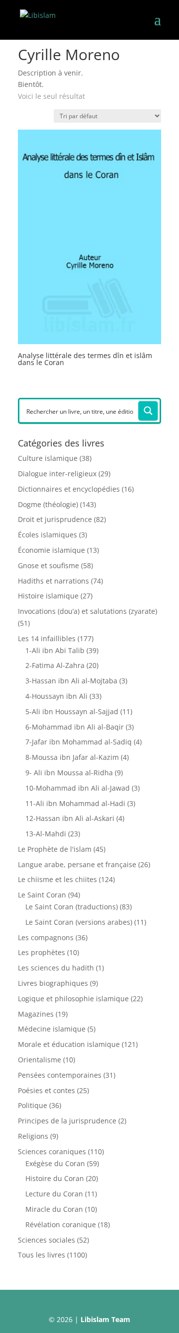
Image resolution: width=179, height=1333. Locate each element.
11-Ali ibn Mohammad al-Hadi (75, 803)
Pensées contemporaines (59, 1075)
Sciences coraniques (52, 1151)
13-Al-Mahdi (45, 833)
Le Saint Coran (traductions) (71, 906)
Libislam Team (105, 1319)
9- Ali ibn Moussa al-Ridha (69, 772)
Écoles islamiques (47, 534)
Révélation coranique (60, 1224)
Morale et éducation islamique (69, 1044)
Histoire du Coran (54, 1178)
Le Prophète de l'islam (54, 849)
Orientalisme (39, 1059)
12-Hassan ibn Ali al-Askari (69, 818)
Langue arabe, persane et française (77, 864)
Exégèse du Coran (55, 1163)
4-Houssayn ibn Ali (56, 696)
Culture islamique (48, 458)
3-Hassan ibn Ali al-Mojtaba (71, 680)
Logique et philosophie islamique (73, 998)
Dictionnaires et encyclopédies (69, 489)
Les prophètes (41, 952)
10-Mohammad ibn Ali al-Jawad (77, 788)
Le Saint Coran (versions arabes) (78, 922)
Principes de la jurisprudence (67, 1120)
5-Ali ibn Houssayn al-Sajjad (71, 711)
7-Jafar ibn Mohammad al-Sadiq (78, 741)
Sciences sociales (46, 1240)
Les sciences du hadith (56, 967)
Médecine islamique (52, 1029)
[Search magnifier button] (148, 411)
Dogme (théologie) (48, 504)
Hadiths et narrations (53, 581)
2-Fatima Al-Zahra (55, 665)
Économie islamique (51, 550)
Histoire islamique (48, 595)
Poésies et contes (46, 1090)
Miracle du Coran (54, 1209)
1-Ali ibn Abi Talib (55, 650)
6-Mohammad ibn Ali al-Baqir (74, 727)
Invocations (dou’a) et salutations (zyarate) (87, 611)
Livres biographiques (53, 983)
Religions (33, 1136)
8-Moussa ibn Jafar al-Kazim (72, 757)
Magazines (36, 1014)
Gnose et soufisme (48, 565)
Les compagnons (46, 937)
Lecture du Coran (54, 1193)
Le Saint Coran (42, 894)
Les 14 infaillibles (47, 638)
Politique (32, 1105)
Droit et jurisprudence (55, 519)
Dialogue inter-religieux (57, 473)
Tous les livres (41, 1254)
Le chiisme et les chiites (57, 879)
